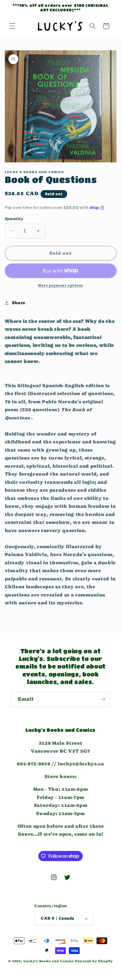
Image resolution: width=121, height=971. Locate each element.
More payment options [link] (60, 285)
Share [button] (18, 302)
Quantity (14, 218)
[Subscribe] (102, 699)
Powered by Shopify (94, 961)
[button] (12, 26)
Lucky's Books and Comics (48, 961)
